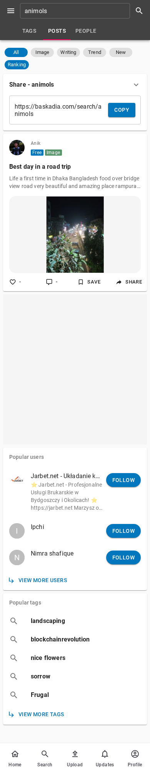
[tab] (29, 31)
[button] (16, 52)
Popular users (26, 457)
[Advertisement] (75, 369)
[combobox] (84, 11)
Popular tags (25, 602)
